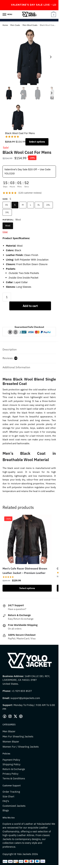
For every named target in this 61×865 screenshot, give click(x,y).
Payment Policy (11, 759)
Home (5, 25)
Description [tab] (10, 349)
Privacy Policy (10, 773)
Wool (7, 225)
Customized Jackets (14, 805)
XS (6, 204)
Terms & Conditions (14, 778)
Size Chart (8, 796)
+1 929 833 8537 (22, 691)
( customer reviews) (30, 192)
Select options (37, 141)
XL (38, 204)
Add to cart (30, 306)
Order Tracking (11, 791)
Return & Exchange (14, 769)
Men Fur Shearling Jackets (18, 736)
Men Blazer (9, 731)
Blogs (6, 810)
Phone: (7, 691)
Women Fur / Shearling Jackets (21, 746)
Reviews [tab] (10, 358)
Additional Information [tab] (16, 367)
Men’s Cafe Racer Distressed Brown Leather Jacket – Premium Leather (25, 571)
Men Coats (15, 25)
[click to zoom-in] (29, 57)
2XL (48, 204)
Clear (5, 231)
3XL (7, 212)
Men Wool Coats (30, 25)
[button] (50, 56)
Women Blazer (11, 741)
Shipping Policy (11, 764)
